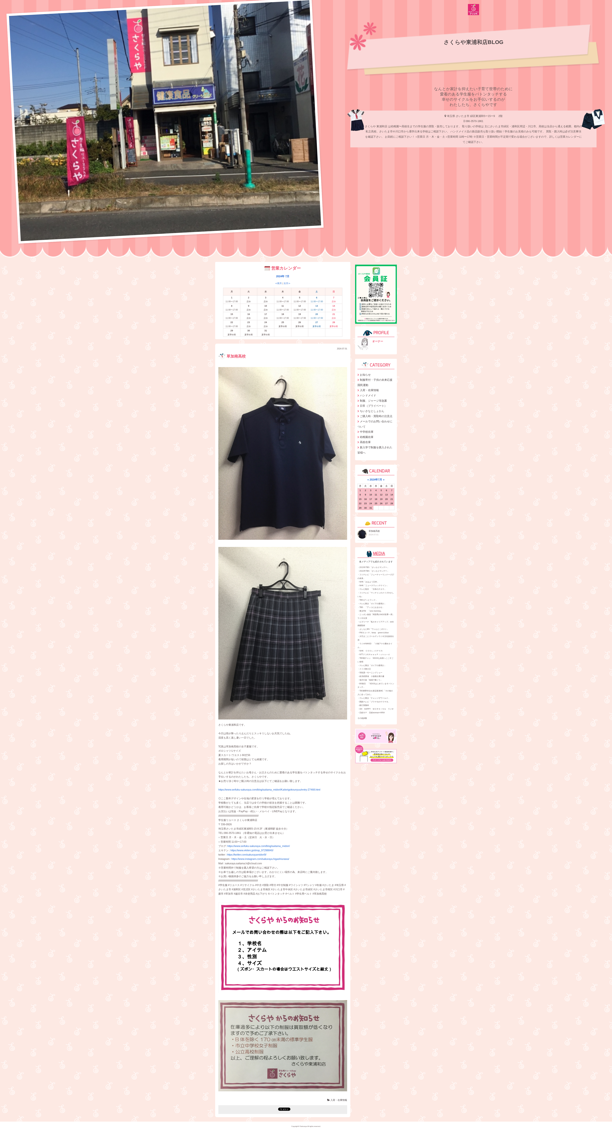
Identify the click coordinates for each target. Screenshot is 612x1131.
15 (360, 499)
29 (360, 508)
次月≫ (287, 283)
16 (365, 499)
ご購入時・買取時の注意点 (376, 416)
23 (365, 503)
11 (376, 494)
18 (376, 499)
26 (381, 503)
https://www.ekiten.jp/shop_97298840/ (251, 850)
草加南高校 (236, 356)
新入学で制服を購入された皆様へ (374, 450)
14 (391, 494)
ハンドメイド (368, 395)
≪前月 (278, 283)
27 (386, 503)
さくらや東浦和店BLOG (473, 42)
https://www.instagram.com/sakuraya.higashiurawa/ (260, 859)
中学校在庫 (366, 431)
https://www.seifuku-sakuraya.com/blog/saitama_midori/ (258, 846)
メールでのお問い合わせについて (374, 424)
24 (370, 503)
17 (370, 499)
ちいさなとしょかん (372, 411)
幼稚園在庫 (366, 437)
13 (386, 494)
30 (365, 508)
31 (370, 508)
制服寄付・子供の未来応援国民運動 (374, 382)
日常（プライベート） (373, 405)
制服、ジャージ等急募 (373, 400)
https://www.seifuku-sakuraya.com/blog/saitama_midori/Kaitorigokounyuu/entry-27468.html (269, 789)
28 (391, 503)
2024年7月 (376, 479)
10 (370, 494)
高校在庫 (365, 442)
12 (381, 494)
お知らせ (365, 374)
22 (360, 503)
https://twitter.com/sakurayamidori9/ (246, 854)
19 (381, 499)
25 (376, 503)
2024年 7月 (282, 276)
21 (391, 499)
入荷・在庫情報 (338, 1100)
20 (386, 499)
